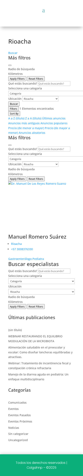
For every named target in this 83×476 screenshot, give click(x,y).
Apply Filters (17, 78)
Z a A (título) (33, 118)
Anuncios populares (53, 123)
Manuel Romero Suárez (37, 236)
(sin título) (15, 330)
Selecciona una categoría (25, 88)
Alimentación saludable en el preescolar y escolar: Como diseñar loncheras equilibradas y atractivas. (40, 352)
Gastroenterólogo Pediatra (26, 259)
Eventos (13, 409)
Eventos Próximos (20, 421)
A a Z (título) (16, 118)
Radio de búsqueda (21, 69)
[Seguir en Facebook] (32, 15)
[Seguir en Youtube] (51, 15)
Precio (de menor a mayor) (26, 128)
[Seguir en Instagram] (41, 15)
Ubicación (15, 99)
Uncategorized (18, 440)
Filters (13, 108)
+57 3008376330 (22, 249)
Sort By (14, 113)
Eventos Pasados (19, 415)
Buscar (13, 53)
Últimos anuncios (53, 118)
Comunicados (17, 402)
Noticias (13, 428)
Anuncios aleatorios (32, 133)
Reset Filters (36, 78)
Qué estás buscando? (22, 83)
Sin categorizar (18, 434)
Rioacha (16, 244)
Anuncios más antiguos (24, 123)
